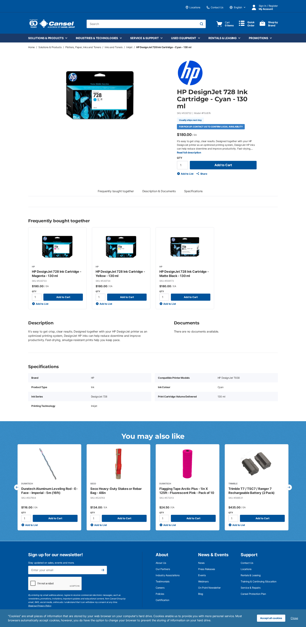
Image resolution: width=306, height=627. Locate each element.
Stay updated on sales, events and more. (51, 562)
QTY (179, 157)
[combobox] (146, 24)
